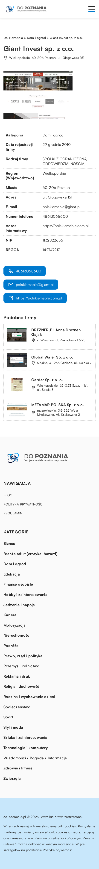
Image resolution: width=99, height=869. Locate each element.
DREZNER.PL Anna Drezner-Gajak (56, 332)
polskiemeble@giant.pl (61, 206)
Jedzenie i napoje (19, 605)
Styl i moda (13, 727)
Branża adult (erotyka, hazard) (30, 553)
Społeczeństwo (16, 707)
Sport (8, 717)
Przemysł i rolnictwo (21, 666)
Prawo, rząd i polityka (23, 656)
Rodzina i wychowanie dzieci (29, 696)
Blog (8, 495)
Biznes (9, 543)
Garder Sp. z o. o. (47, 379)
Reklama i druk (16, 676)
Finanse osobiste (18, 584)
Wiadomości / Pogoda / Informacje (35, 758)
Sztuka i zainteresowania (25, 737)
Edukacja (11, 574)
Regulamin (13, 513)
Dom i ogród (53, 135)
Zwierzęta (12, 778)
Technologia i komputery (25, 747)
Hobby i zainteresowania (25, 594)
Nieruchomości (16, 635)
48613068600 (55, 216)
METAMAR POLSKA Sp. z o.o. (57, 404)
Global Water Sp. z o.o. (52, 357)
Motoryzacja (14, 625)
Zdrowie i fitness (17, 768)
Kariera (10, 615)
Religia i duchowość (21, 686)
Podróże (11, 645)
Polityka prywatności (23, 504)
